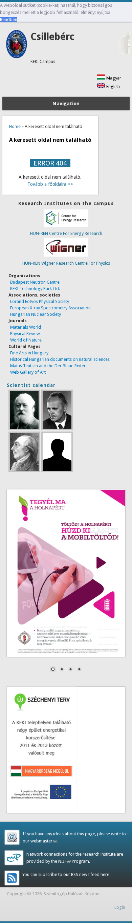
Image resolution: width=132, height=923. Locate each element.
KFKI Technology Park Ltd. (35, 288)
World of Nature (26, 340)
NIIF (64, 861)
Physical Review (25, 333)
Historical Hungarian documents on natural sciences (60, 359)
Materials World (25, 327)
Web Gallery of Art (28, 372)
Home (15, 126)
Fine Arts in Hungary (29, 352)
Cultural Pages (24, 346)
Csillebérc (52, 36)
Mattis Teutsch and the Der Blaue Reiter (48, 365)
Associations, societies (34, 295)
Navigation (66, 104)
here (104, 874)
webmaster (43, 840)
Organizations (24, 275)
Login (119, 907)
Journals (17, 320)
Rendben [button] (8, 19)
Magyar (113, 78)
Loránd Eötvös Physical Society (39, 301)
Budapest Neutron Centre (35, 282)
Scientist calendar (31, 385)
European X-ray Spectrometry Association (50, 307)
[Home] (16, 57)
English (112, 86)
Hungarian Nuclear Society (35, 314)
